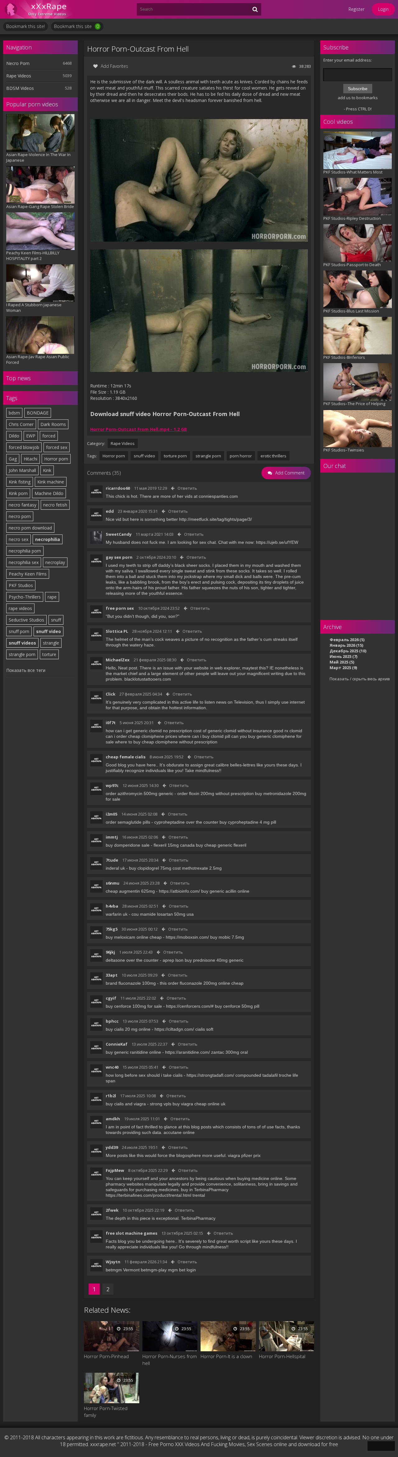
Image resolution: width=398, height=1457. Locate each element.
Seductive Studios (26, 620)
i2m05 (111, 814)
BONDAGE (38, 413)
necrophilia (47, 539)
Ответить (187, 488)
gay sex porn (119, 557)
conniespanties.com (218, 496)
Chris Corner (21, 424)
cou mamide (144, 914)
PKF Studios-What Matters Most (352, 172)
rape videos (20, 608)
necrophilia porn (25, 551)
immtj (112, 837)
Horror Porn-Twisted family (105, 1411)
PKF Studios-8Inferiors (344, 357)
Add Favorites (114, 66)
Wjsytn (113, 1262)
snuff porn (19, 631)
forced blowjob (24, 447)
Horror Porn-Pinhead (106, 1356)
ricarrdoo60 (118, 488)
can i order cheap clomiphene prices (141, 736)
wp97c (112, 785)
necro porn (20, 516)
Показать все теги (25, 670)
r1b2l (111, 1096)
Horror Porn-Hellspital (282, 1356)
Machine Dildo (49, 493)
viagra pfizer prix (244, 1155)
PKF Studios (21, 585)
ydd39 (112, 1147)
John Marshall (22, 470)
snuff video (48, 631)
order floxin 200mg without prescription (215, 793)
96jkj (110, 952)
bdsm (14, 413)
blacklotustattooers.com (147, 679)
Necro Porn (18, 63)
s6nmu (112, 883)
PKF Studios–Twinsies (343, 450)
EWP (30, 436)
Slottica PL (117, 631)
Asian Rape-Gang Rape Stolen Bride (40, 206)
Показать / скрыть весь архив (360, 679)
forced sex (56, 447)
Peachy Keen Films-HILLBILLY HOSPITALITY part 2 (32, 255)
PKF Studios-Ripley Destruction (352, 218)
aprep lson (173, 960)
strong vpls (160, 1103)
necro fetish (55, 505)
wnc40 (112, 1067)
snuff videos (22, 643)
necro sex (18, 539)
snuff (56, 620)
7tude (112, 860)
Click (110, 694)
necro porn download (30, 528)
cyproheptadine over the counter (186, 822)
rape (52, 597)
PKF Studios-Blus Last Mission (351, 311)
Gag (13, 459)
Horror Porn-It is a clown (226, 1356)
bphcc (112, 1021)
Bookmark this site (76, 26)
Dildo (14, 436)
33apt (112, 975)
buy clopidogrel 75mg (150, 868)
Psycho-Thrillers (25, 597)
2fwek (112, 1210)
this (163, 983)
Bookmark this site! (25, 26)
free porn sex (120, 608)
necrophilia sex (24, 562)
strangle (51, 643)
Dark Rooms (53, 424)
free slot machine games (131, 1233)
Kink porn (18, 493)
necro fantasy (22, 505)
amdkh (113, 1119)
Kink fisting (19, 482)
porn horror (241, 456)
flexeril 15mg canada (174, 845)
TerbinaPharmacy (198, 1218)
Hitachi (30, 459)
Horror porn (56, 459)
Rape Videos (18, 76)
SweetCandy (119, 534)
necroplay (55, 562)
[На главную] (40, 9)
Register (356, 9)
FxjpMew (115, 1170)
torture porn (175, 456)
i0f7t (111, 722)
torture (49, 654)
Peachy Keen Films (28, 574)
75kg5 (112, 929)
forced (48, 436)
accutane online (179, 1132)
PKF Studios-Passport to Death (352, 264)
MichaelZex (118, 660)
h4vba (112, 906)
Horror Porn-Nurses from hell (169, 1359)
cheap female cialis (126, 757)
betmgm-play (154, 1269)
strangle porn (22, 654)
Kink (47, 470)
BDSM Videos (20, 88)
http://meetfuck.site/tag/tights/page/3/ (215, 519)
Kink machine (50, 482)
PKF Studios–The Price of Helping (354, 403)
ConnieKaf (116, 1044)
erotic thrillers (273, 456)
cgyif (111, 998)
